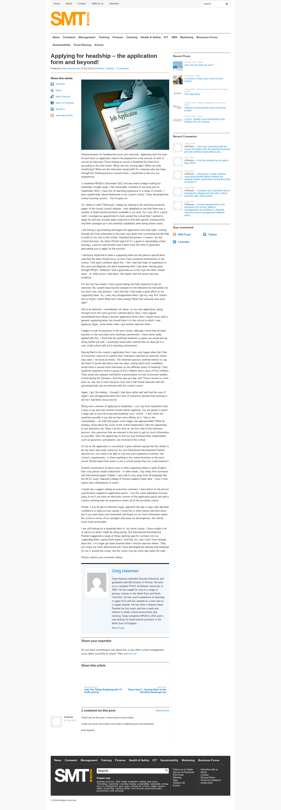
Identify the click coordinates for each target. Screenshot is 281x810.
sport (127, 786)
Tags (175, 780)
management (112, 786)
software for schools (140, 786)
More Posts (118, 627)
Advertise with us (209, 769)
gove (121, 786)
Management (87, 37)
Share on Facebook (65, 103)
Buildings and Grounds (215, 103)
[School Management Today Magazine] (70, 23)
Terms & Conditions (211, 780)
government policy (153, 788)
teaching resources (106, 781)
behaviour (119, 791)
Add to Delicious (63, 96)
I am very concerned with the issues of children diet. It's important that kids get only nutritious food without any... (207, 149)
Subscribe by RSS (64, 115)
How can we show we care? (199, 65)
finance (161, 786)
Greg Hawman (69, 68)
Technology (102, 784)
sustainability (143, 784)
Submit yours (162, 710)
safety (99, 788)
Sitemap (177, 777)
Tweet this (60, 84)
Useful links (207, 783)
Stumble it (60, 109)
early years (152, 781)
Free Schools (137, 788)
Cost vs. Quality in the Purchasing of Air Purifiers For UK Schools (204, 120)
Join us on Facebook (183, 772)
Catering (131, 37)
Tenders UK (179, 783)
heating (132, 784)
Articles (100, 68)
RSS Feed (184, 234)
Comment (69, 37)
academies (133, 781)
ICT (166, 37)
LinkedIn (183, 241)
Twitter (212, 234)
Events (99, 44)
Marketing (186, 37)
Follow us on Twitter (183, 769)
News (56, 37)
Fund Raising (82, 44)
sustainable (155, 784)
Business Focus (207, 37)
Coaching (123, 784)
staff (112, 791)
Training (104, 37)
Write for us (97, 3)
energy (165, 784)
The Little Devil (192, 94)
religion (154, 786)
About (69, 3)
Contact (82, 3)
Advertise (114, 3)
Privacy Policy (208, 777)
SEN (174, 37)
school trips (109, 788)
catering (119, 788)
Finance (118, 37)
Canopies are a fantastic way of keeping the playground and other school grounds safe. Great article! (207, 193)
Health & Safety (151, 37)
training (142, 781)
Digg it (58, 90)
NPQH (127, 788)
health (124, 781)
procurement (103, 791)
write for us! (129, 653)
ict (103, 786)
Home (57, 3)
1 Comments (122, 68)
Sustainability (62, 44)
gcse (99, 786)
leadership (113, 784)
